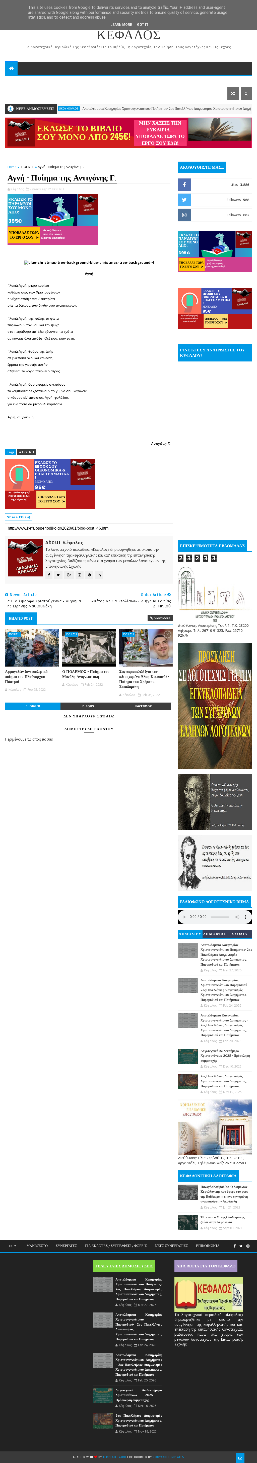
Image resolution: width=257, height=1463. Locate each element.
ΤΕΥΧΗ (195, 81)
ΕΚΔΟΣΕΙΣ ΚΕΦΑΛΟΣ (90, 81)
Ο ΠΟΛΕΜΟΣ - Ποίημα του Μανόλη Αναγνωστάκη (85, 674)
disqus (88, 706)
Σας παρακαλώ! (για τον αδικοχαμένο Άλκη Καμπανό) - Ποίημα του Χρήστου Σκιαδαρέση (144, 679)
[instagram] (248, 1246)
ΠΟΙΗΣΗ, (58, 189)
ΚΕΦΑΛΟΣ (129, 35)
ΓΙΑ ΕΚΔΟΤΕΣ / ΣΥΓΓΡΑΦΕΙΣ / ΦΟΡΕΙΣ (116, 1246)
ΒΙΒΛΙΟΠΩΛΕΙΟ (49, 81)
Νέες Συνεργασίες (171, 1246)
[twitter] (241, 1246)
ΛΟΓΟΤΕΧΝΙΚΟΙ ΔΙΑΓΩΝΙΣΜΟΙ (149, 81)
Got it (143, 25)
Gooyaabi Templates (168, 1457)
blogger (33, 706)
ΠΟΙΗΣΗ (27, 166)
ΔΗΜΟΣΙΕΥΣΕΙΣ (190, 935)
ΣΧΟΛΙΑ (239, 934)
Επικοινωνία (208, 1246)
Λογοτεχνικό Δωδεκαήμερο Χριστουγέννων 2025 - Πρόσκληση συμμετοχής (225, 1056)
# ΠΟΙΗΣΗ (26, 452)
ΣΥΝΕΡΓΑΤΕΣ (66, 1246)
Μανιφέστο (37, 1246)
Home (12, 166)
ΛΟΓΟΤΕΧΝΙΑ (21, 93)
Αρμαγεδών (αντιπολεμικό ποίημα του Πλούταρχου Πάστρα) (26, 676)
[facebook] (234, 1246)
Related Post (21, 618)
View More (162, 618)
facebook (143, 706)
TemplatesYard (114, 1457)
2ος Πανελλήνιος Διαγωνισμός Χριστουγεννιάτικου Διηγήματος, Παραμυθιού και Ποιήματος (224, 1081)
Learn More (121, 25)
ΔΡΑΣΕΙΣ (16, 81)
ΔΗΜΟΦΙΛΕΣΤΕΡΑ (214, 935)
